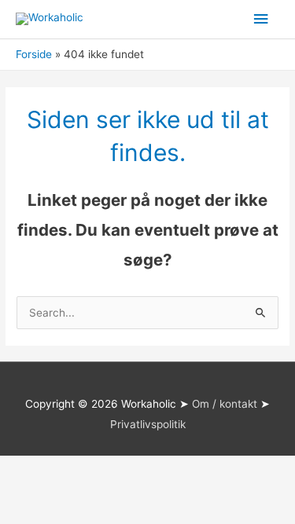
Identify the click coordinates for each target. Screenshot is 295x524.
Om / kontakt (224, 404)
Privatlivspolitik (148, 424)
